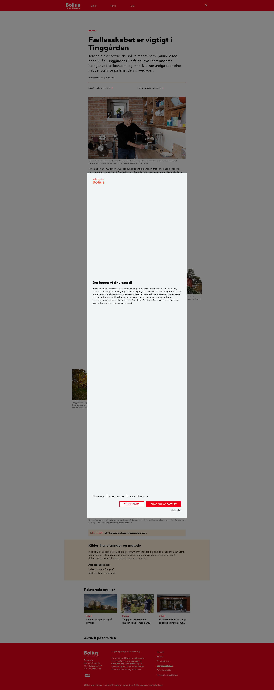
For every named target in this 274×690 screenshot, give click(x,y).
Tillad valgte (131, 504)
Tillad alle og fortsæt (164, 504)
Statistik (131, 496)
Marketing (143, 496)
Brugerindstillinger (116, 496)
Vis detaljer (176, 510)
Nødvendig (99, 496)
